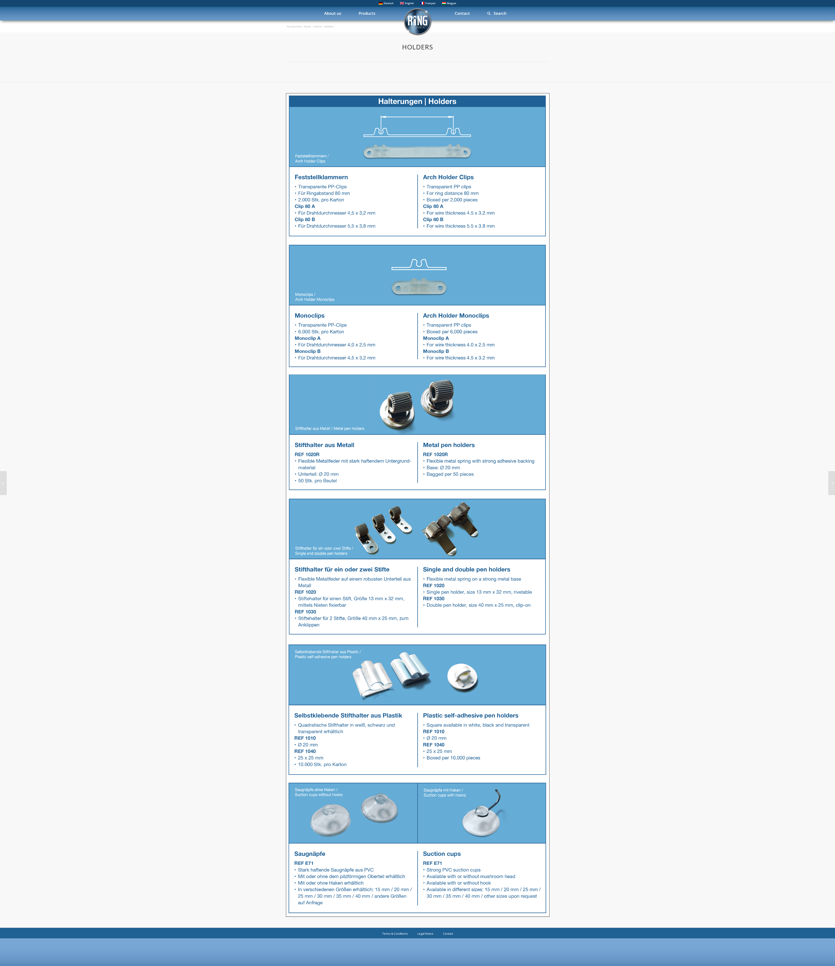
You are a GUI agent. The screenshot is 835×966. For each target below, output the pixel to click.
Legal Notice (425, 934)
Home (307, 26)
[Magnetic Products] (831, 483)
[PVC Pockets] (3, 483)
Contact (448, 934)
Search (498, 13)
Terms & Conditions (395, 934)
